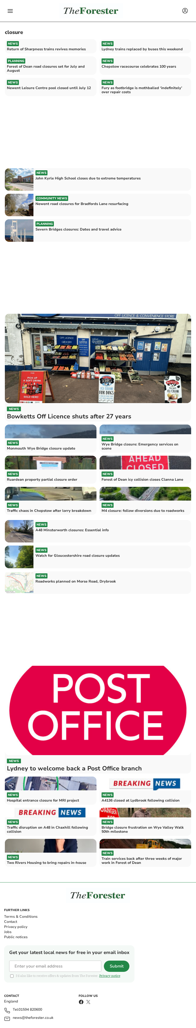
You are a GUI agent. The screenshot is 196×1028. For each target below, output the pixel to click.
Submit (117, 966)
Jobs (7, 931)
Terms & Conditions (21, 916)
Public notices (16, 937)
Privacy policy (15, 926)
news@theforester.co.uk (33, 1018)
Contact (10, 921)
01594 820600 (30, 1010)
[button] (10, 11)
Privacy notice (109, 976)
